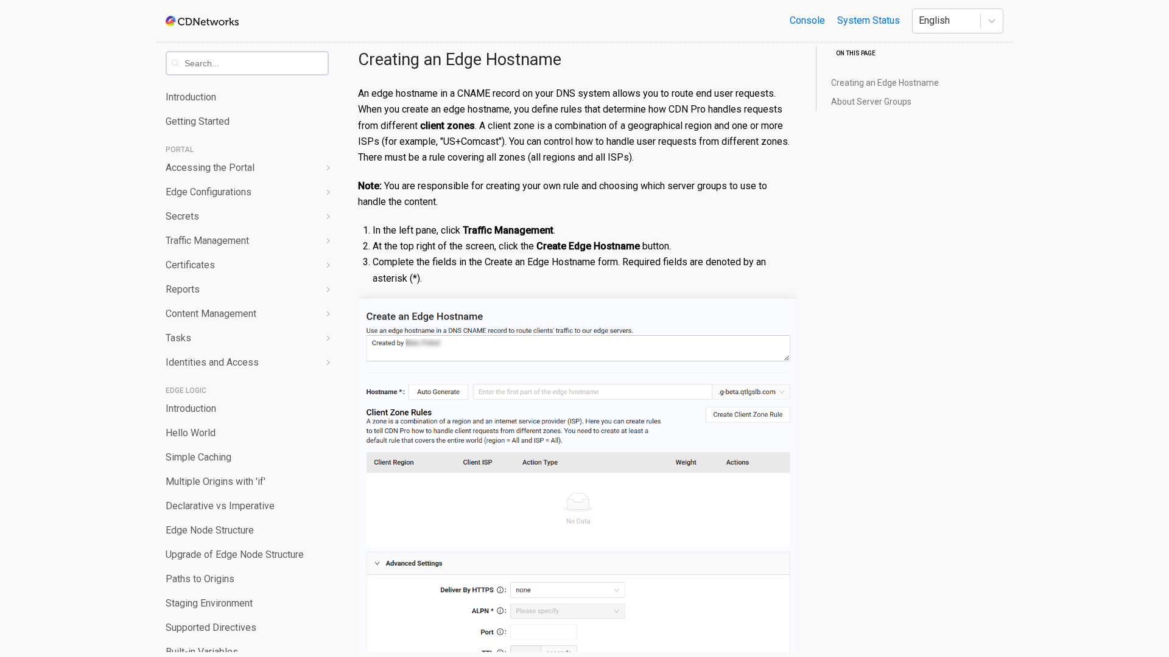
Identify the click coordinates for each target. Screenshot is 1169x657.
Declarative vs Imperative (220, 506)
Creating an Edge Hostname (459, 59)
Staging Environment (209, 603)
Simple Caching (198, 457)
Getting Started (198, 121)
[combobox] (256, 63)
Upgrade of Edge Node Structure (235, 554)
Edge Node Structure (210, 530)
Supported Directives (211, 627)
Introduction (191, 97)
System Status (868, 20)
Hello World (191, 433)
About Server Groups (871, 101)
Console (807, 20)
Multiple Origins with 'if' (215, 481)
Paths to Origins (200, 579)
